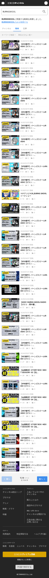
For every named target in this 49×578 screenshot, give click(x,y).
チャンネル (6, 28)
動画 (17, 28)
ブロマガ (6, 497)
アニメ (5, 503)
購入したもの (32, 500)
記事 (25, 28)
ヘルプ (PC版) (40, 534)
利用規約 (6, 534)
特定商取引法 (22, 534)
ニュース (20, 546)
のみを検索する (15, 22)
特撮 (5, 514)
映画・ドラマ (8, 508)
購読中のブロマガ (34, 505)
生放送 (12, 546)
